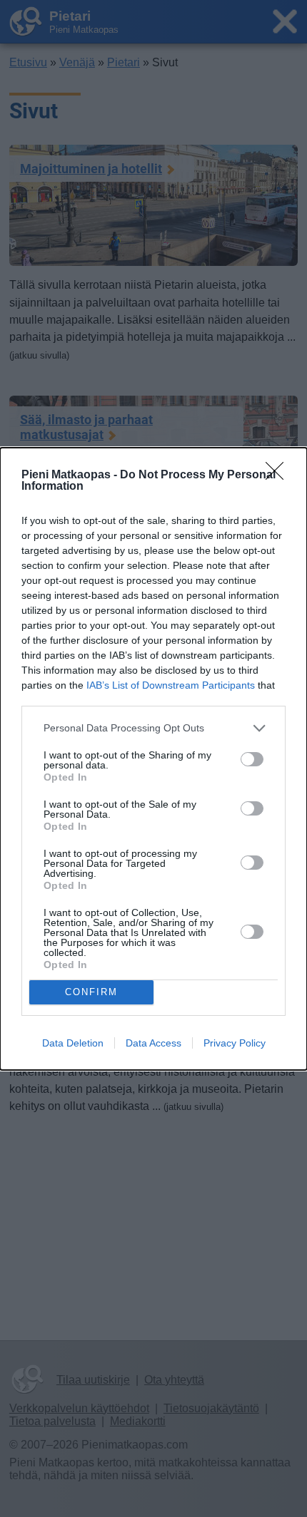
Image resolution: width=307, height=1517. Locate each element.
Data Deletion (73, 1043)
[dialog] (153, 759)
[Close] (279, 475)
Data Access (153, 1043)
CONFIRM (91, 992)
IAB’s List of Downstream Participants (170, 685)
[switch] (252, 759)
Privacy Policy (234, 1043)
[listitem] (153, 728)
